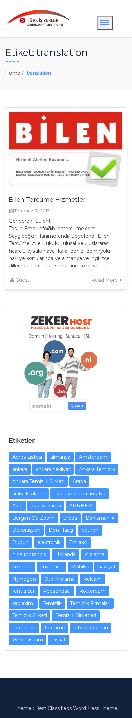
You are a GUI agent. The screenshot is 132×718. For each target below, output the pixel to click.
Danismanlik (100, 518)
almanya (60, 457)
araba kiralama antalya (79, 494)
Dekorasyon (26, 530)
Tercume (54, 628)
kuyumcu (51, 567)
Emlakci (78, 542)
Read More (105, 280)
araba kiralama (28, 494)
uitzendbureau (90, 628)
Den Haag (61, 530)
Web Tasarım (27, 640)
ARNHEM (81, 506)
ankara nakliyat (53, 469)
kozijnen (22, 567)
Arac (17, 506)
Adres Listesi (27, 457)
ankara (19, 469)
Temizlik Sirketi (29, 615)
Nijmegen (24, 579)
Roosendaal (57, 591)
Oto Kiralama (59, 579)
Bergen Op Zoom (33, 518)
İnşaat (58, 640)
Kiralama (94, 554)
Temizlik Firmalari (90, 603)
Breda (70, 518)
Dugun (20, 542)
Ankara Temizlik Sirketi (38, 481)
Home (12, 73)
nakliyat (107, 567)
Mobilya (80, 567)
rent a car (23, 591)
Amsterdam (93, 457)
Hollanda (65, 554)
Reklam (92, 579)
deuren (90, 530)
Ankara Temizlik (97, 469)
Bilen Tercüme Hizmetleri (48, 199)
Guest (22, 280)
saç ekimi (23, 603)
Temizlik (52, 603)
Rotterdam (92, 591)
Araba (79, 481)
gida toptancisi (29, 554)
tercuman (24, 628)
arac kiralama (46, 506)
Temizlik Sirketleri (76, 615)
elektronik (49, 542)
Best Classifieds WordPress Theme (76, 708)
